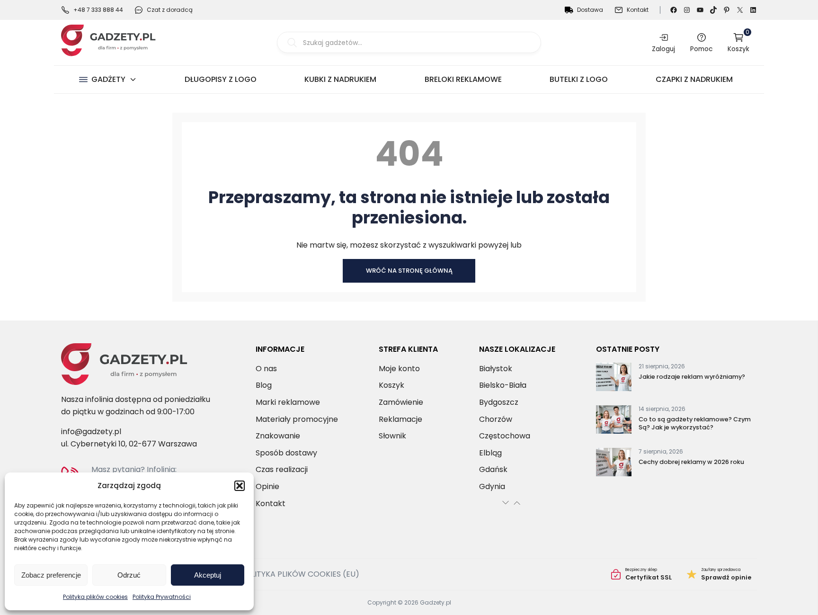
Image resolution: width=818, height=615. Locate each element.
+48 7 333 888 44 (98, 10)
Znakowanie (278, 435)
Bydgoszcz (498, 402)
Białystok (495, 368)
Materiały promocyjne (297, 419)
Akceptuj (207, 575)
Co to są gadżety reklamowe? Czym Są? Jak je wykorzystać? (695, 423)
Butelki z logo (579, 79)
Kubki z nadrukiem (340, 79)
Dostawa (590, 10)
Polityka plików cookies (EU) (299, 574)
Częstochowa (504, 435)
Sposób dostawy (286, 452)
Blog (264, 385)
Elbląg (490, 452)
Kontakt (638, 10)
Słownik (392, 435)
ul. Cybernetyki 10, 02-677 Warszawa (129, 443)
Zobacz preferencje (51, 575)
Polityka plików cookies (95, 597)
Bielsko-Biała (502, 385)
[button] (239, 485)
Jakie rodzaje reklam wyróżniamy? (692, 377)
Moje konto (399, 368)
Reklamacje (400, 419)
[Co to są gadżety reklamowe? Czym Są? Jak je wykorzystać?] (613, 421)
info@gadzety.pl (91, 431)
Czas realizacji (282, 469)
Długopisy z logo (221, 79)
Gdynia (492, 486)
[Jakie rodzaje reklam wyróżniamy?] (613, 379)
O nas (266, 368)
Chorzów (495, 419)
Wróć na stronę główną (409, 270)
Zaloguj (663, 49)
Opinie (267, 486)
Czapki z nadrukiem (694, 79)
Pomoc (701, 49)
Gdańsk (493, 469)
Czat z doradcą (170, 10)
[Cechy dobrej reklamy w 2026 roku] (613, 464)
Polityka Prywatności (162, 597)
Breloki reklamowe (463, 79)
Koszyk (738, 42)
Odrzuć (129, 575)
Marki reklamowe (288, 402)
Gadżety (108, 79)
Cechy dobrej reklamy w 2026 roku (691, 462)
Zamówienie (401, 402)
